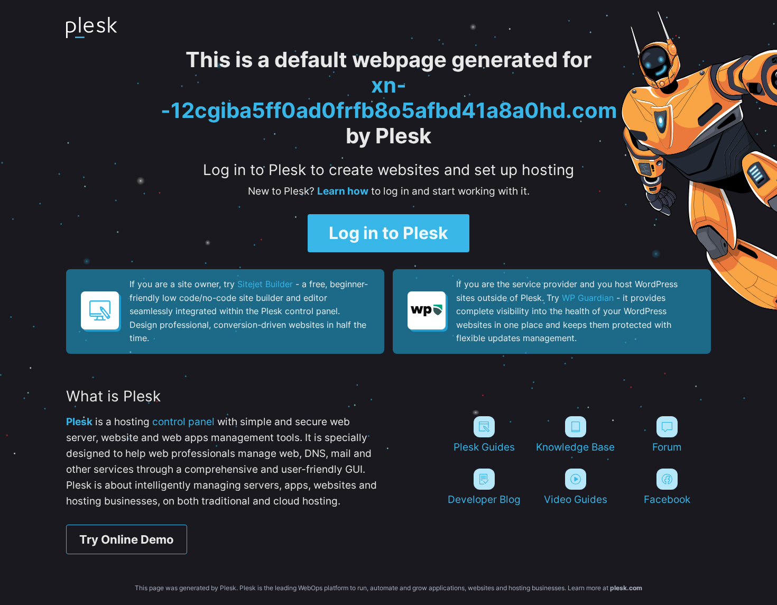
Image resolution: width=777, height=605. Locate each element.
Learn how (342, 191)
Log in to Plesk (388, 233)
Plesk (79, 422)
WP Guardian (588, 297)
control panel (183, 422)
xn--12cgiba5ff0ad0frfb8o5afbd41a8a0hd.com (389, 97)
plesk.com (626, 588)
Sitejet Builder (265, 284)
